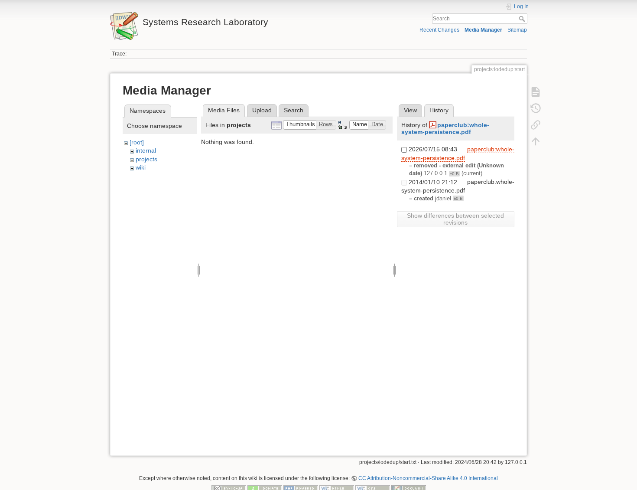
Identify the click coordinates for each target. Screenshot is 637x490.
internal (146, 150)
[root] (137, 142)
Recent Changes (439, 30)
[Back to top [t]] (536, 141)
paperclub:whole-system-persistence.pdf (445, 128)
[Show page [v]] (536, 92)
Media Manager (483, 30)
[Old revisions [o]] (536, 108)
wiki (141, 167)
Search (523, 19)
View (410, 110)
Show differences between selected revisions (455, 219)
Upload (262, 110)
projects (146, 159)
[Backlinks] (536, 125)
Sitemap (517, 30)
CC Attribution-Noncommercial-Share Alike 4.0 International (428, 478)
